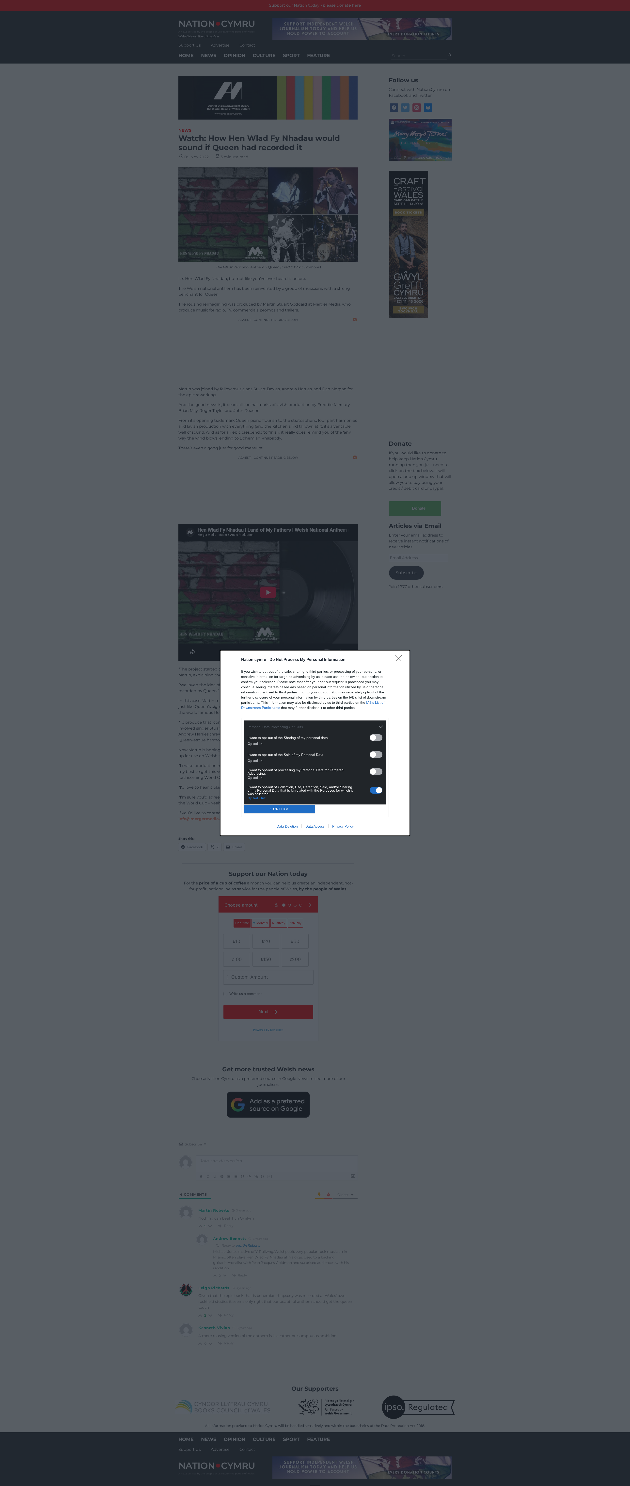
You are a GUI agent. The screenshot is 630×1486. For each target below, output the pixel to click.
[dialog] (315, 743)
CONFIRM (279, 809)
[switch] (376, 737)
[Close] (400, 660)
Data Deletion (287, 826)
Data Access (315, 826)
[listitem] (315, 726)
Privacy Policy (343, 826)
